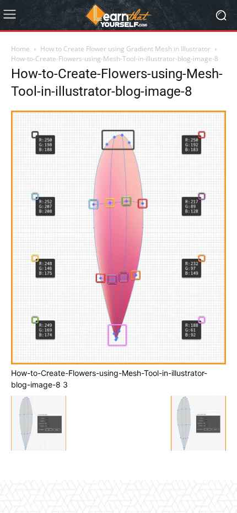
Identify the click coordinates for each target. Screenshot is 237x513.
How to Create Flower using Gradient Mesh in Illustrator (125, 48)
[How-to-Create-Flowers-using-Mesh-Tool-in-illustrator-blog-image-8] (118, 361)
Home (20, 48)
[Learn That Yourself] (118, 15)
